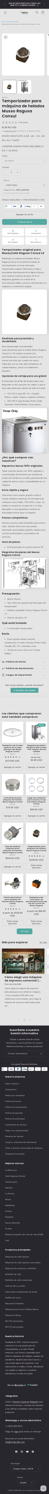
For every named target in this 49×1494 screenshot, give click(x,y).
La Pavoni (9, 1194)
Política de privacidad (15, 1119)
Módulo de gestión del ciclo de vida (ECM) (24, 1234)
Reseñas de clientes (14, 1136)
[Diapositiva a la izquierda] (19, 1020)
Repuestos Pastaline (14, 1303)
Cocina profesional (12, 21)
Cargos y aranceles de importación (21, 1142)
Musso (8, 1199)
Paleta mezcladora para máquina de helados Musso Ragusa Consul (12, 900)
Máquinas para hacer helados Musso (22, 1309)
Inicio (3, 21)
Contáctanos (11, 1089)
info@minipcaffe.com (15, 1442)
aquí (16, 1431)
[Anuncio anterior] (5, 4)
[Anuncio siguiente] (44, 4)
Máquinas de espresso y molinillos (20, 1268)
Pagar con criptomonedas (16, 1130)
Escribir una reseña (27, 691)
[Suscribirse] (41, 1054)
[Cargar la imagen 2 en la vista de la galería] (24, 87)
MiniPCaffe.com (19, 1490)
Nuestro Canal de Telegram (25, 1402)
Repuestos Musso (13, 1315)
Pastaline (9, 1217)
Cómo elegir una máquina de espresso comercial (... (23, 978)
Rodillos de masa (13, 1298)
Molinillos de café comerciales (18, 1280)
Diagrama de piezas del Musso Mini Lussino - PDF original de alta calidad (36, 748)
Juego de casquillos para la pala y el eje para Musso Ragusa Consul (36, 801)
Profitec (8, 1229)
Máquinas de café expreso (17, 1257)
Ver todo (25, 931)
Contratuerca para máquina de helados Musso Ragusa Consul (13, 800)
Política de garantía (14, 1113)
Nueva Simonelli (12, 1223)
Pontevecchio (11, 1182)
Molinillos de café (13, 1274)
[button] (5, 12)
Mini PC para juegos (14, 1327)
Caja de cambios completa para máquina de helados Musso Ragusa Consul (13, 850)
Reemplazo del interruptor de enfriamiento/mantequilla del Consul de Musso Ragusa (36, 901)
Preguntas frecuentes (15, 1154)
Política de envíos (13, 1101)
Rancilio (8, 1188)
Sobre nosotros (12, 1084)
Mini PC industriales (14, 1321)
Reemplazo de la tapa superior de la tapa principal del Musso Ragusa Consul (12, 748)
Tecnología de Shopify (33, 1490)
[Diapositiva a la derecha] (30, 1020)
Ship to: (7, 180)
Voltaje (4, 156)
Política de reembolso (15, 1095)
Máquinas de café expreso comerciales (23, 1263)
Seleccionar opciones (36, 866)
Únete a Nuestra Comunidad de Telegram (24, 1148)
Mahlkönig (9, 1205)
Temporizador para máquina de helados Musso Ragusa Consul (36, 849)
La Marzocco (11, 1170)
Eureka (8, 1211)
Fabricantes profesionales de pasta (21, 1292)
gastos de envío (10, 131)
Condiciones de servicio (16, 1125)
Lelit (7, 1240)
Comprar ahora (24, 222)
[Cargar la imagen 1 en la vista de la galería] (9, 87)
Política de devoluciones (16, 1107)
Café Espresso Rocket (15, 1176)
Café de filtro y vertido (15, 1286)
